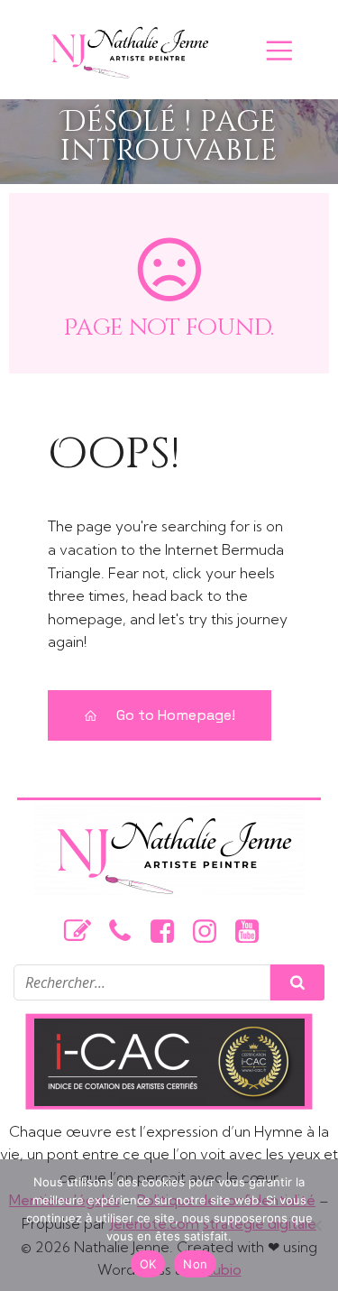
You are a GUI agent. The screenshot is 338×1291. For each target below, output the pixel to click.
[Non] (315, 1225)
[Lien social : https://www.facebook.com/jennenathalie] (169, 932)
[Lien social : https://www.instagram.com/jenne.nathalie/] (211, 932)
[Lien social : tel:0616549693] (126, 932)
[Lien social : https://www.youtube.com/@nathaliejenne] (254, 932)
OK (148, 1264)
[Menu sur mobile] (279, 49)
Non (195, 1264)
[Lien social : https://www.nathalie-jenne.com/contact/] (84, 932)
